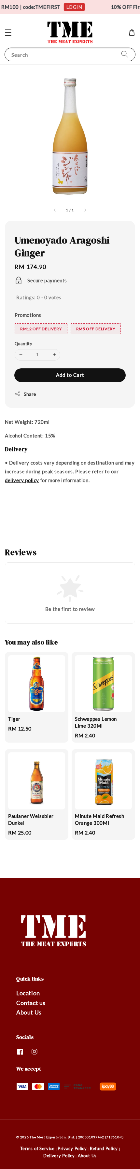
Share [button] (30, 394)
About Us (29, 1012)
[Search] (124, 54)
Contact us (31, 1002)
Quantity (23, 343)
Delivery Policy (59, 1155)
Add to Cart (70, 375)
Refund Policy (104, 1148)
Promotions (28, 315)
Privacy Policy (72, 1148)
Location (28, 993)
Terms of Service (37, 1148)
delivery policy (22, 480)
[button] (8, 32)
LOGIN (72, 7)
